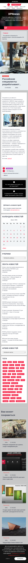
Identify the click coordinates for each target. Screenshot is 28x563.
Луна (12, 386)
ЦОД (16, 389)
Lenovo (5, 368)
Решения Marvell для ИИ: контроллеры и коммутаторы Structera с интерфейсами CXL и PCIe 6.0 (13, 325)
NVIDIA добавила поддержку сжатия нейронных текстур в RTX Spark (11, 332)
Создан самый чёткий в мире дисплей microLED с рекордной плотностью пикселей (14, 511)
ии (20, 389)
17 (4, 237)
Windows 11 (6, 377)
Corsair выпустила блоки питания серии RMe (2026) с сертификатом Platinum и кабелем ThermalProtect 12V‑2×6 (13, 295)
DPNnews (14, 14)
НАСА (22, 380)
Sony (4, 374)
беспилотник (6, 395)
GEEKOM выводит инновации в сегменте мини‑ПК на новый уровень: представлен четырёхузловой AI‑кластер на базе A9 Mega (13, 303)
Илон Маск (20, 8)
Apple (9, 362)
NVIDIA (16, 6)
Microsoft (22, 6)
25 (7, 241)
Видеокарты (6, 383)
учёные (12, 401)
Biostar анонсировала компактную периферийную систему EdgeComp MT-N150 (13, 317)
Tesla (14, 374)
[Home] (2, 27)
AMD (4, 362)
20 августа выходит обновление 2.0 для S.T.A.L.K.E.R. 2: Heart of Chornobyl (12, 311)
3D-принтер (10, 171)
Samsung (10, 6)
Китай (18, 377)
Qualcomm (11, 371)
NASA (22, 368)
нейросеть (15, 395)
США (4, 389)
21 (17, 237)
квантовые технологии (9, 392)
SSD (9, 374)
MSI (17, 368)
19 (10, 237)
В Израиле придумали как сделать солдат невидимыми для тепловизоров (13, 446)
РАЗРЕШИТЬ (20, 558)
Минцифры (11, 380)
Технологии (5, 76)
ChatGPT (21, 362)
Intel (5, 6)
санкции (5, 401)
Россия (13, 398)
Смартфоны (19, 386)
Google (11, 365)
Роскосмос (6, 398)
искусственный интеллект (11, 173)
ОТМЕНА (8, 558)
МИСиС (6, 175)
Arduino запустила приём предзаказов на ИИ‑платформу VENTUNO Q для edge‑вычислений (13, 269)
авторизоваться (14, 210)
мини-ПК (10, 389)
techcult (10, 158)
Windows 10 (21, 374)
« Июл (4, 248)
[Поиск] (26, 28)
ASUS (13, 8)
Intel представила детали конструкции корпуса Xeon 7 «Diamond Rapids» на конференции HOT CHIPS (12, 277)
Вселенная (14, 383)
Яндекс (19, 392)
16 (24, 234)
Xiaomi (8, 8)
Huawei (17, 365)
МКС (4, 380)
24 (4, 241)
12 (10, 234)
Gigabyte (5, 365)
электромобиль (20, 401)
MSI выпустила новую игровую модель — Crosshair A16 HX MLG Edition (12, 339)
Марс (17, 380)
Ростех (19, 398)
